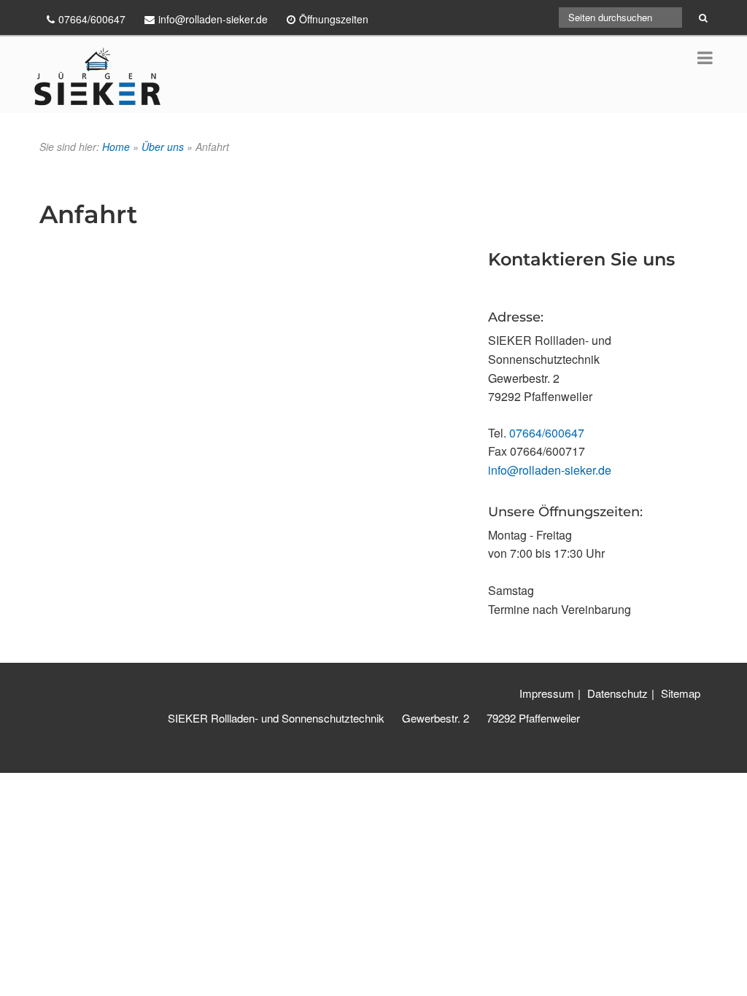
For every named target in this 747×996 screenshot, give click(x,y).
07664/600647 (546, 432)
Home (116, 146)
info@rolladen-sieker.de (549, 470)
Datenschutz (617, 693)
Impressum (546, 693)
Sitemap (680, 693)
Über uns (163, 146)
